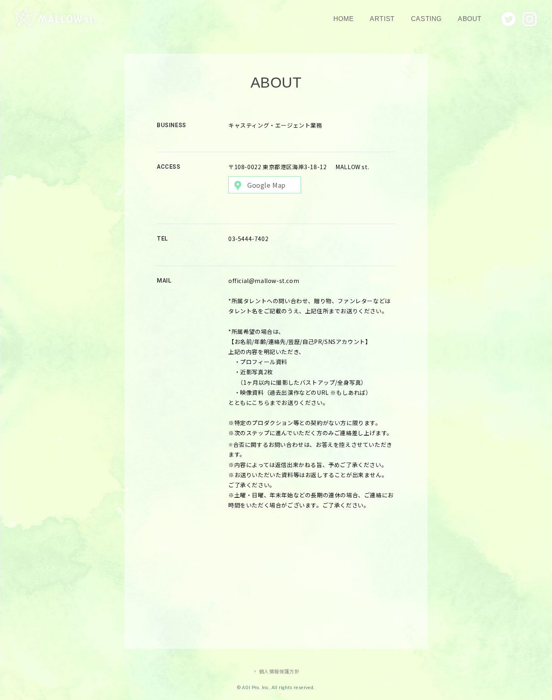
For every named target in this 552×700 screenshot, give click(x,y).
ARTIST (382, 18)
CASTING (426, 18)
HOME (343, 18)
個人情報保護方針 (279, 671)
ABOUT (470, 18)
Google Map (266, 185)
